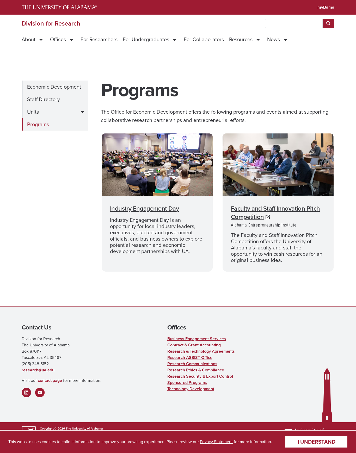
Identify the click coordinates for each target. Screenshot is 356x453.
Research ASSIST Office (189, 357)
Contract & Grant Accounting (194, 345)
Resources (241, 39)
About (28, 39)
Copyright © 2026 (52, 428)
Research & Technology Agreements (201, 351)
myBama (325, 7)
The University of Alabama (84, 428)
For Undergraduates (146, 39)
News (273, 39)
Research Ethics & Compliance (195, 370)
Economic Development (54, 87)
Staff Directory (43, 99)
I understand (316, 442)
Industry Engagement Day (144, 208)
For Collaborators (204, 39)
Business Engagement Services (196, 339)
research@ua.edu (38, 370)
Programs (38, 124)
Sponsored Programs (187, 382)
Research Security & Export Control (200, 376)
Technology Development (190, 389)
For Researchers (99, 39)
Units (33, 112)
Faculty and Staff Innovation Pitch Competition (275, 213)
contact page (50, 380)
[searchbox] (294, 23)
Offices (58, 39)
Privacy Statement (216, 442)
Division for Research (51, 23)
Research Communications (192, 364)
